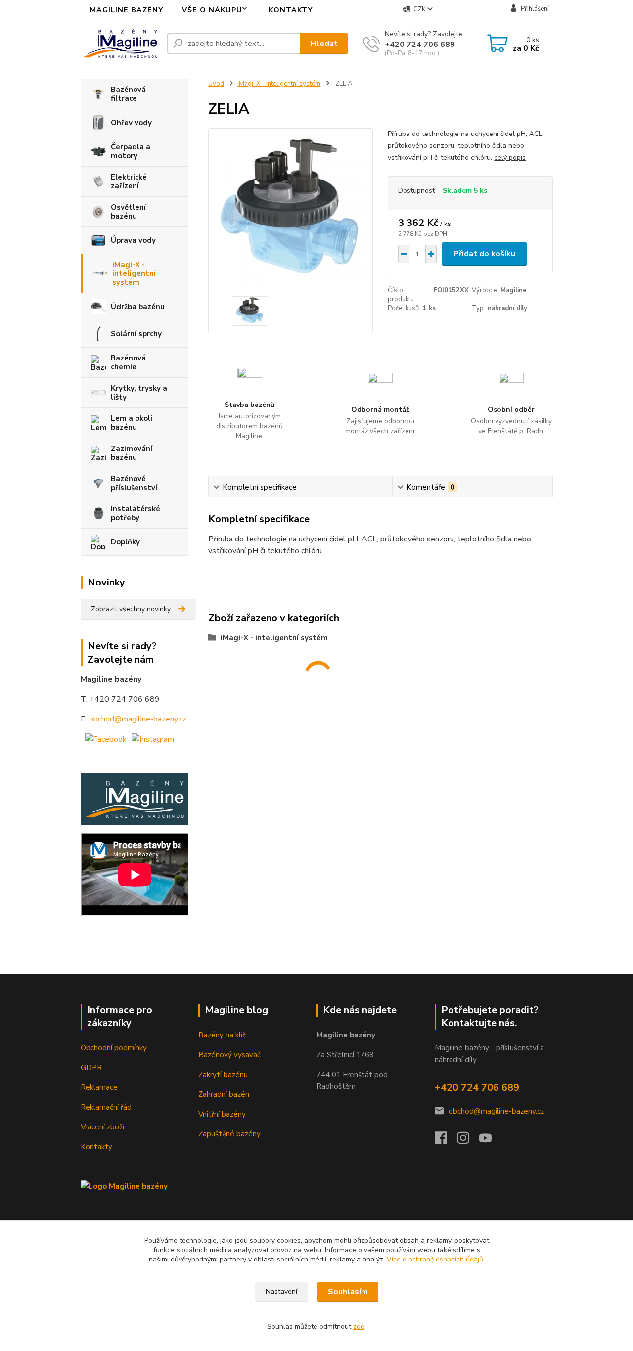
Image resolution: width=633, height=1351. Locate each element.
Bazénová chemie (128, 362)
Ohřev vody (131, 123)
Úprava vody (133, 240)
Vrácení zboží (102, 1127)
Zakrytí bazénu (223, 1075)
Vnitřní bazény (222, 1114)
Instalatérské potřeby (135, 513)
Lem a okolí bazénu (131, 422)
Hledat (324, 43)
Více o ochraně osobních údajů (435, 1259)
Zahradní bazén (223, 1094)
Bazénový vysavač (229, 1055)
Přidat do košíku (484, 253)
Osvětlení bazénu (128, 211)
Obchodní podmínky (114, 1048)
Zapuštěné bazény (229, 1134)
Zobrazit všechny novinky (131, 609)
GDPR (91, 1068)
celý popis (510, 157)
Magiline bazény (126, 10)
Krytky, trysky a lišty (139, 392)
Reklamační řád (106, 1107)
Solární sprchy (136, 334)
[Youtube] (490, 1141)
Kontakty (291, 10)
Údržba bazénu (138, 307)
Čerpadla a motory (130, 151)
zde (358, 1326)
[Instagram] (468, 1141)
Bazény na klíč (222, 1035)
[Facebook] (446, 1141)
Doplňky (125, 542)
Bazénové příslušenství (134, 483)
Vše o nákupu (212, 10)
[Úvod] (120, 43)
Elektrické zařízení (129, 181)
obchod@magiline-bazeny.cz (137, 719)
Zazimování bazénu (131, 453)
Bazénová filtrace (128, 94)
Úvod (216, 83)
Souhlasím (348, 1291)
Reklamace (99, 1087)
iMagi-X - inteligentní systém (134, 273)
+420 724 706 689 (420, 44)
